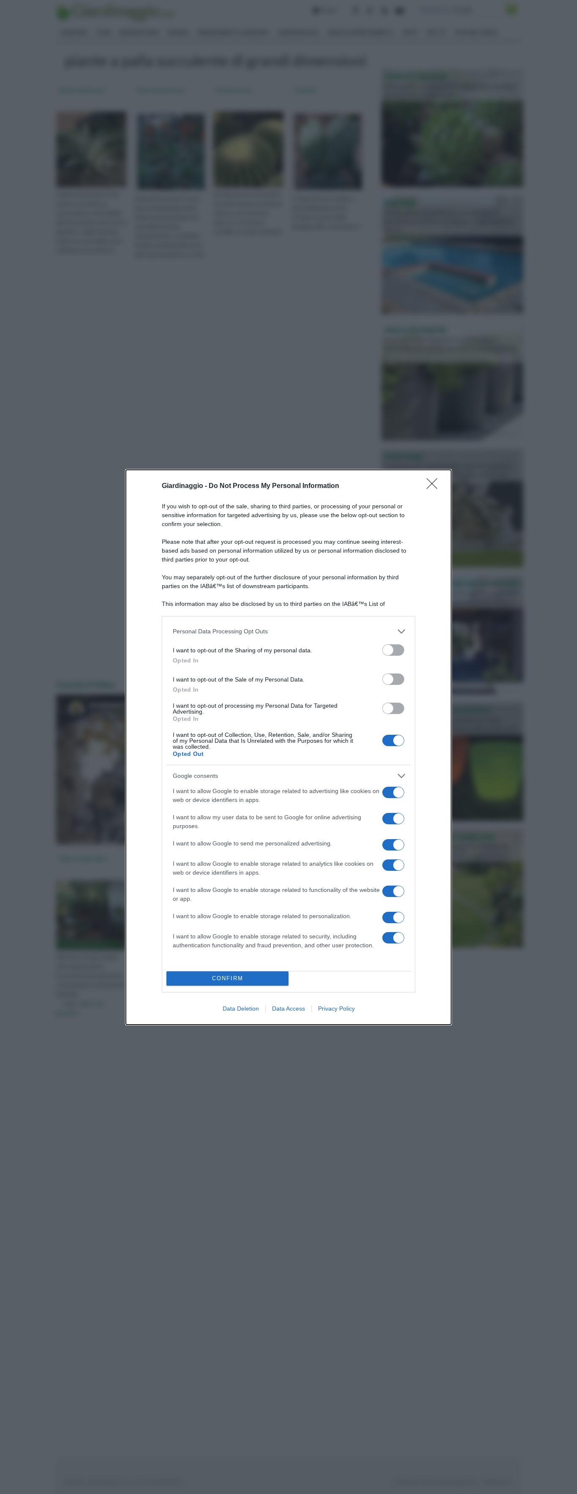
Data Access (288, 1008)
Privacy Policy (336, 1008)
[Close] (435, 486)
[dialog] (288, 747)
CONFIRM (227, 978)
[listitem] (288, 631)
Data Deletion (241, 1008)
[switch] (393, 650)
